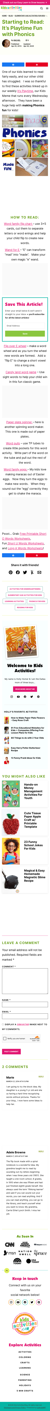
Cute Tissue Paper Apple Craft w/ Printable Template (32, 820)
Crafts (25, 1362)
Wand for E (12, 249)
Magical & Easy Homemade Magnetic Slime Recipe (34, 875)
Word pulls (13, 443)
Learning (25, 1368)
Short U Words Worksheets (25, 543)
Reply (41, 1076)
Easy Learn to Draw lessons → (32, 2)
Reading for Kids (25, 607)
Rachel (17, 40)
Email (6, 1011)
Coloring (25, 1357)
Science (25, 1374)
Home (4, 16)
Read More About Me (25, 689)
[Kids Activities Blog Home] (11, 8)
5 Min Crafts (25, 1391)
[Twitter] (31, 697)
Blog (11, 16)
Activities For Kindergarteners (25, 589)
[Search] (41, 8)
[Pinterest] (38, 697)
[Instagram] (11, 697)
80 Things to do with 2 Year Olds (27, 738)
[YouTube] (18, 697)
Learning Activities (14, 601)
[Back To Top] (7, 1270)
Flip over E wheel (15, 346)
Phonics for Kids (37, 601)
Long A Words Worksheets (25, 548)
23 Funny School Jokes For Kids (33, 845)
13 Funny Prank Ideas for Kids (26, 758)
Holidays (25, 1385)
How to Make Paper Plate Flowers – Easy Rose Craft (28, 719)
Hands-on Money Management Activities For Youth (33, 791)
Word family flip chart (18, 223)
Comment (9, 966)
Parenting (25, 1380)
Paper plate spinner (19, 422)
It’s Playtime (25, 91)
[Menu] (47, 8)
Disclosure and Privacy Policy (15, 1408)
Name (6, 1000)
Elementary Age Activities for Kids (30, 16)
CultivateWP (41, 1408)
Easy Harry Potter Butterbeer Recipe (25, 749)
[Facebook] (25, 697)
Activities (25, 1352)
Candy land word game (21, 372)
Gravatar (23, 1024)
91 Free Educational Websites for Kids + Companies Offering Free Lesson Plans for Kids (27, 730)
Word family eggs (15, 469)
